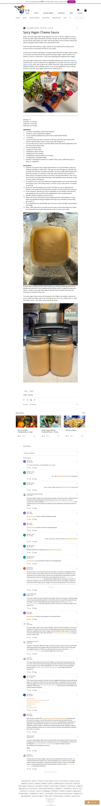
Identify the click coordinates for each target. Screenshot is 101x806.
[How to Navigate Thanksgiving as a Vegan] (26, 421)
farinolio (33, 791)
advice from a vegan (38, 796)
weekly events (26, 781)
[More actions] (77, 28)
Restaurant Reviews (34, 17)
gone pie (31, 786)
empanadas (68, 788)
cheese (31, 391)
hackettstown (34, 793)
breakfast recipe (59, 783)
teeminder (63, 786)
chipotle (63, 791)
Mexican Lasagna (71, 430)
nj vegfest (79, 786)
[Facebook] (26, 10)
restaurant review (74, 781)
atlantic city (49, 796)
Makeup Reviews (56, 17)
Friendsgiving (47, 791)
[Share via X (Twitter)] (27, 400)
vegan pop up (23, 788)
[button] (85, 10)
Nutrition (31, 395)
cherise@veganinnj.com (50, 798)
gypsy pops (77, 791)
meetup (38, 783)
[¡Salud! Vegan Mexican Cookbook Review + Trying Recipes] (50, 421)
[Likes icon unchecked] (28, 468)
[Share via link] (34, 400)
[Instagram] (28, 10)
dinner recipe (49, 781)
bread (46, 786)
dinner (41, 781)
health (41, 793)
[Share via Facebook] (24, 400)
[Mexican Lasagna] (74, 421)
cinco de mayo (49, 793)
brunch (31, 783)
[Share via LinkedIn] (31, 400)
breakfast (24, 783)
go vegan (70, 791)
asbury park (39, 786)
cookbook (68, 796)
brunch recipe (33, 788)
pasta (50, 783)
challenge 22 (59, 788)
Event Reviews (45, 17)
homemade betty (58, 796)
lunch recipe (64, 781)
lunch (57, 781)
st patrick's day (54, 786)
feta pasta (76, 783)
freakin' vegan (23, 786)
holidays (45, 783)
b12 (81, 788)
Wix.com (53, 805)
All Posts (18, 17)
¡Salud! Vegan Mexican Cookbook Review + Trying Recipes (50, 431)
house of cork (76, 796)
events (75, 788)
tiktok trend (71, 786)
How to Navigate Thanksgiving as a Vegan (25, 431)
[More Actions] (77, 461)
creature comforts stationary (46, 788)
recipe (25, 391)
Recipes (25, 17)
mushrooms (69, 783)
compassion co (78, 793)
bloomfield (55, 791)
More (65, 17)
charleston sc (24, 791)
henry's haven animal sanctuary (64, 793)
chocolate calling (24, 793)
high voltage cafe (26, 796)
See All (83, 412)
